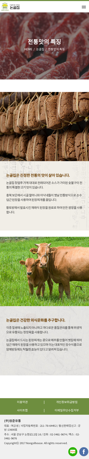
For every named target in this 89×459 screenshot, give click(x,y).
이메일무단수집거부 (67, 410)
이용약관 (22, 402)
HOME (28, 49)
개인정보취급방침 (67, 402)
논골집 (40, 49)
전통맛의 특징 (56, 49)
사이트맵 (22, 410)
